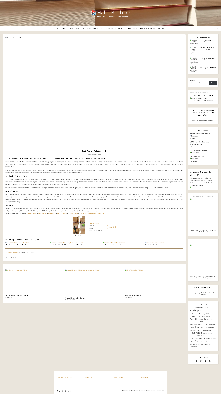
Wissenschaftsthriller (206, 344)
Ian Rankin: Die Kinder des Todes (113, 245)
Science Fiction (194, 338)
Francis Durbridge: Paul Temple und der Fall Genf (66, 245)
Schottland (192, 336)
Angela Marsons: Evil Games (75, 298)
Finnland (208, 316)
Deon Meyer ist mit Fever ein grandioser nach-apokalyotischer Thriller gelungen (203, 277)
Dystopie (206, 314)
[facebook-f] (57, 391)
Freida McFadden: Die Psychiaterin (208, 59)
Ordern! (111, 227)
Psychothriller (207, 330)
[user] (60, 391)
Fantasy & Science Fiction (111, 28)
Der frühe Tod (62, 213)
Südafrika (192, 341)
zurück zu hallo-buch (12, 252)
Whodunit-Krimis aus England (200, 134)
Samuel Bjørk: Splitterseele (208, 41)
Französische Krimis (197, 156)
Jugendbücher (130, 28)
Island (208, 322)
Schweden (200, 336)
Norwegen (193, 330)
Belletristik (91, 28)
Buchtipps (196, 310)
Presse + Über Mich (119, 377)
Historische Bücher (147, 28)
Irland (205, 322)
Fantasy (201, 316)
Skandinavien (204, 338)
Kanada (192, 327)
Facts (160, 28)
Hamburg (200, 319)
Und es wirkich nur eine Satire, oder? (203, 100)
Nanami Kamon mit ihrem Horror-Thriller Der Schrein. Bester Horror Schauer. (203, 231)
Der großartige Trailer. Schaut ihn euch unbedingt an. (203, 293)
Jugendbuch (202, 324)
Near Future (211, 327)
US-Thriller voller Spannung (199, 142)
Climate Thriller (206, 311)
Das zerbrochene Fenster (88, 213)
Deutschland (196, 313)
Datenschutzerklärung (64, 377)
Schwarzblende (73, 213)
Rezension (196, 333)
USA (206, 341)
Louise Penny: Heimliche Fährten (16, 296)
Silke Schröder (11, 257)
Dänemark (212, 314)
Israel (212, 322)
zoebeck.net (96, 211)
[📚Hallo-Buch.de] (110, 13)
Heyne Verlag (94, 223)
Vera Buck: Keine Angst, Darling (207, 48)
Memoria (101, 213)
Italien (191, 324)
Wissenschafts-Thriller (195, 344)
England (193, 316)
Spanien (213, 338)
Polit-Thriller (200, 330)
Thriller (79, 28)
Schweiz (206, 336)
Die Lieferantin (32, 213)
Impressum (88, 377)
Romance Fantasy (207, 333)
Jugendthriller (211, 324)
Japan (195, 324)
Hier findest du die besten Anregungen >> (203, 120)
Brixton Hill (52, 213)
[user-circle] (70, 391)
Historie (206, 319)
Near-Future (204, 327)
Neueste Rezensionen (65, 28)
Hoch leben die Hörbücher (199, 150)
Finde (213, 83)
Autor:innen (144, 377)
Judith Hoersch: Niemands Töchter (207, 68)
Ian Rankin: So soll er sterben (154, 245)
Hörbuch (199, 321)
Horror (212, 319)
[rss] (68, 391)
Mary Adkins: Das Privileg (133, 296)
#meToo (192, 308)
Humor (192, 322)
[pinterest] (65, 391)
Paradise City (42, 213)
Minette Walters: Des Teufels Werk (16, 245)
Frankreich (193, 319)
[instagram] (62, 391)
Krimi (197, 327)
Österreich (193, 347)
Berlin (207, 308)
